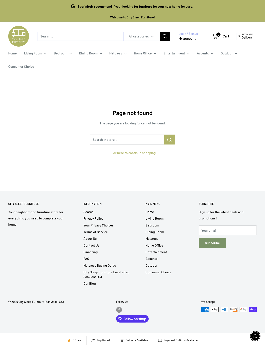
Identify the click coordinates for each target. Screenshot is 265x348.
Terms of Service (95, 232)
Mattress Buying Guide (99, 265)
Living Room (33, 53)
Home (12, 53)
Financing (90, 252)
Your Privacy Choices (98, 225)
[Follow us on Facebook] (119, 310)
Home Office (143, 53)
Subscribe (212, 243)
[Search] (165, 36)
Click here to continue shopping (133, 153)
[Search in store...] (169, 139)
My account (187, 38)
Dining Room (88, 53)
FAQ (86, 258)
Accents (203, 53)
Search (88, 212)
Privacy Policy (93, 218)
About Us (90, 238)
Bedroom (60, 53)
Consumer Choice (21, 66)
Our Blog (89, 283)
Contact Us (91, 245)
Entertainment (174, 53)
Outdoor (227, 53)
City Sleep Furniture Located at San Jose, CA (106, 274)
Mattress (115, 53)
